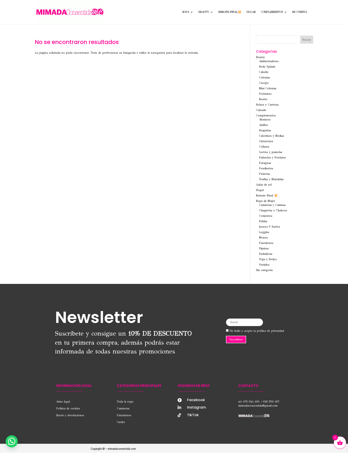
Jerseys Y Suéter (269, 226)
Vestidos (264, 264)
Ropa (185, 12)
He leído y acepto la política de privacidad (256, 331)
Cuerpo (264, 83)
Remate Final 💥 (267, 195)
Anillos (263, 125)
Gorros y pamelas (270, 152)
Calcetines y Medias (271, 136)
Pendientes (266, 168)
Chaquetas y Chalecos (273, 210)
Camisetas (123, 408)
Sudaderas (265, 254)
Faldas (263, 221)
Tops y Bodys (268, 259)
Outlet (121, 422)
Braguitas (265, 130)
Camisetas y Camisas (272, 205)
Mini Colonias (267, 88)
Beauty (203, 12)
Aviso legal (63, 401)
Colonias (264, 77)
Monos (263, 237)
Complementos (272, 12)
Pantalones (266, 243)
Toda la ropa (125, 401)
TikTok (193, 414)
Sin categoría (264, 270)
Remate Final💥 (229, 12)
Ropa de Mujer (265, 201)
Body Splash (267, 66)
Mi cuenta (299, 12)
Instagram (196, 407)
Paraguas (265, 163)
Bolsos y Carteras (267, 104)
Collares (264, 146)
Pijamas (264, 248)
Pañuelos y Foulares (272, 157)
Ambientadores (269, 61)
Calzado (261, 110)
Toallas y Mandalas (271, 179)
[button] (12, 441)
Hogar (251, 12)
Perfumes (265, 94)
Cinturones (266, 141)
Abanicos (264, 119)
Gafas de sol (264, 184)
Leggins (264, 232)
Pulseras (264, 174)
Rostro (263, 99)
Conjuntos (265, 216)
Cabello (263, 72)
